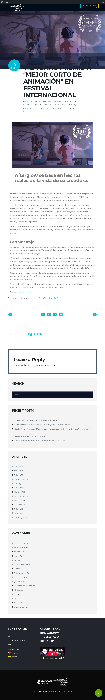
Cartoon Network (22, 564)
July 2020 (18, 475)
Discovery (18, 569)
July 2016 (18, 509)
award (26, 108)
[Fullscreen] (62, 658)
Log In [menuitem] (7, 2)
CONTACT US (89, 5)
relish (16, 598)
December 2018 (21, 496)
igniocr (28, 101)
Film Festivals (20, 577)
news (34, 105)
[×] (98, 693)
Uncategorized (21, 607)
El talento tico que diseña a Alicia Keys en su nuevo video (42, 424)
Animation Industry (17, 640)
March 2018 (19, 500)
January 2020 (20, 483)
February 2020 (21, 479)
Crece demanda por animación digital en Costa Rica (40, 441)
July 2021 (18, 466)
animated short (68, 105)
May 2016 (18, 513)
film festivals (52, 108)
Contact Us (13, 649)
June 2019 (19, 488)
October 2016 (20, 505)
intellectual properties (24, 586)
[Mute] (60, 658)
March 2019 (19, 492)
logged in (33, 365)
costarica (41, 108)
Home (11, 636)
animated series (21, 543)
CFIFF (33, 108)
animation (59, 101)
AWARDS (69, 101)
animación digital (51, 105)
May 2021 (18, 471)
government (20, 581)
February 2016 (20, 517)
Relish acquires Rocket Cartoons (30, 436)
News (10, 645)
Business (18, 560)
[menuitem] (2, 2)
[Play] (43, 658)
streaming (19, 603)
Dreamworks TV (21, 573)
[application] (52, 654)
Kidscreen (19, 590)
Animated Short (45, 101)
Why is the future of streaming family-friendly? (37, 420)
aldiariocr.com (24, 292)
